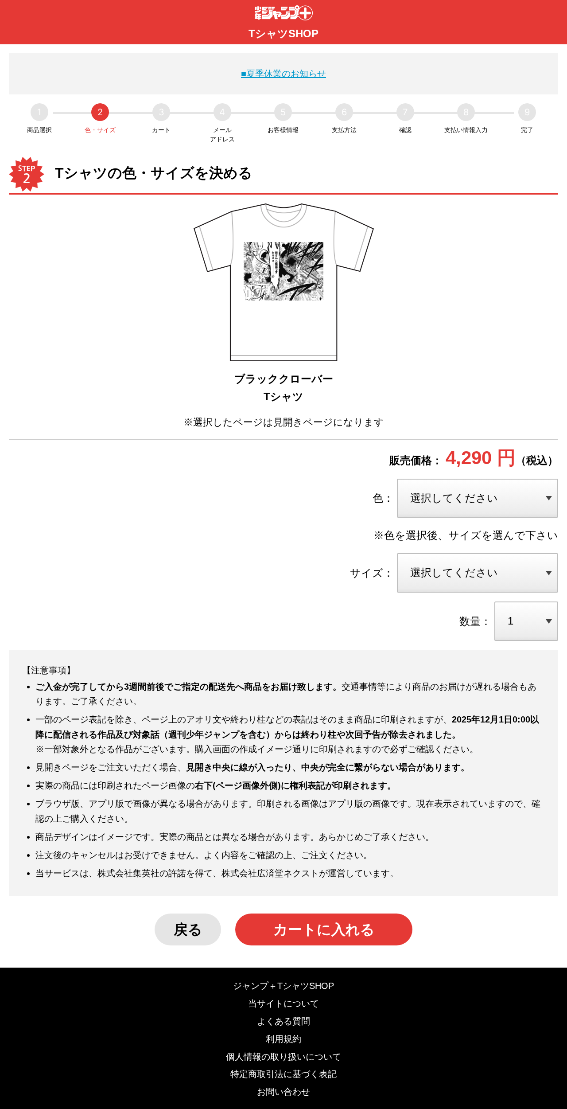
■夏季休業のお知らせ (283, 73)
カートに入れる (324, 929)
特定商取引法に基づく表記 (283, 1074)
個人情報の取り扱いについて (283, 1057)
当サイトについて (283, 1003)
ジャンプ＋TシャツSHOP (283, 986)
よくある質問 (283, 1021)
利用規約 (283, 1039)
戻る (188, 929)
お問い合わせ (283, 1092)
